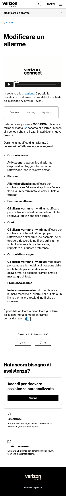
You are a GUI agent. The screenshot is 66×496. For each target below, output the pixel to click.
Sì (25, 342)
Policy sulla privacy (33, 488)
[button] (33, 13)
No (45, 342)
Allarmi (9, 23)
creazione (28, 93)
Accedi (51, 4)
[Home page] (9, 4)
